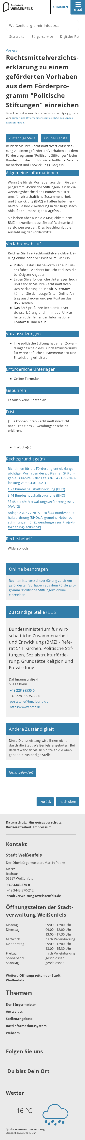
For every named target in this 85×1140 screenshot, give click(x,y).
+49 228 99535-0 (22, 690)
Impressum (42, 827)
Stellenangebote (19, 1019)
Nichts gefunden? (21, 772)
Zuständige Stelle (22, 138)
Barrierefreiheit (18, 827)
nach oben (68, 801)
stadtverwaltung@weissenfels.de (33, 896)
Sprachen (60, 7)
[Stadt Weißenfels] (42, 875)
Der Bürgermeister (21, 1004)
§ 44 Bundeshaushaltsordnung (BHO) (36, 495)
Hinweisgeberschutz (45, 822)
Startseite (16, 36)
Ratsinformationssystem (26, 1026)
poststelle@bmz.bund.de (28, 701)
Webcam (13, 1033)
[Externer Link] (9, 1061)
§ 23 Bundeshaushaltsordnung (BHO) (36, 489)
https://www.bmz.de (25, 707)
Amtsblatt (14, 1011)
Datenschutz (16, 822)
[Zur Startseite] (20, 7)
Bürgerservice (42, 36)
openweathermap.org (30, 1129)
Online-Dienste (55, 138)
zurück (46, 801)
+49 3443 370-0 (18, 885)
